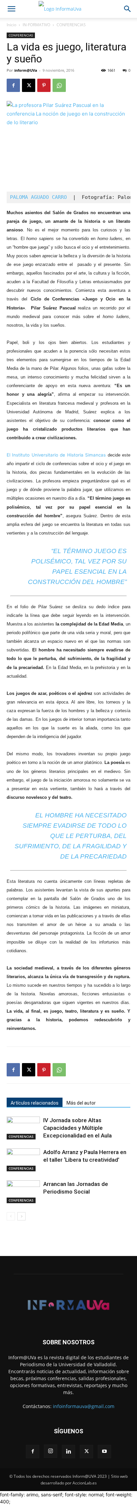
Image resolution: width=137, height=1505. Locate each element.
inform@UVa (25, 70)
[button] (11, 9)
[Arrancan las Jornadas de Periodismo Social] (23, 1191)
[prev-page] (11, 1216)
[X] (28, 85)
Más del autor (81, 1103)
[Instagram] (50, 1451)
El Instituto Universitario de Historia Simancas (56, 455)
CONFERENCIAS (71, 25)
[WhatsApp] (59, 85)
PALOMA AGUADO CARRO (40, 197)
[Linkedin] (68, 1451)
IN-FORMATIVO (36, 25)
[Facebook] (13, 85)
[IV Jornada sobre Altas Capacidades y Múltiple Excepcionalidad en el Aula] (23, 1128)
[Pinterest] (44, 85)
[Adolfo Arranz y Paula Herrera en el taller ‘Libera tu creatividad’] (23, 1159)
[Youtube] (104, 1451)
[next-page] (21, 1216)
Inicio (11, 25)
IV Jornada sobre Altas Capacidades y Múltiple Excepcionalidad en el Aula (77, 1128)
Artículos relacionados (35, 1103)
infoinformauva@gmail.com (83, 1406)
